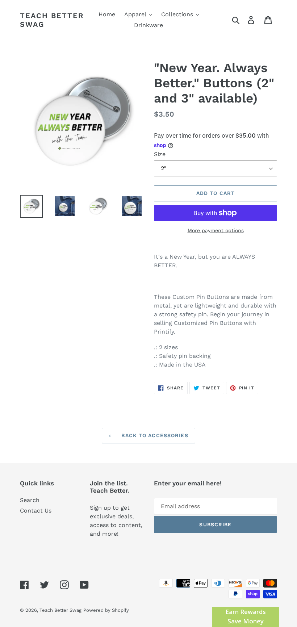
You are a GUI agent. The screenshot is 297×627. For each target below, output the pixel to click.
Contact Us (35, 510)
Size (160, 154)
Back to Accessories (154, 435)
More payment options (216, 230)
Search (29, 500)
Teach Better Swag (52, 20)
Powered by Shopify (106, 610)
